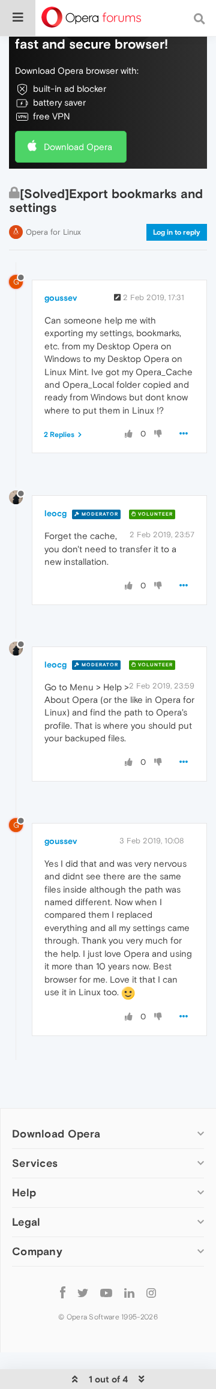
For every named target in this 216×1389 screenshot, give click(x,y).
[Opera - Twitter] (82, 1292)
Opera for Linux (53, 232)
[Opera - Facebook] (62, 1292)
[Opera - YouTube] (106, 1292)
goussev (60, 298)
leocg (55, 513)
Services (35, 1163)
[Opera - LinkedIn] (129, 1292)
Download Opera (78, 147)
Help (24, 1192)
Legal (26, 1222)
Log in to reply (176, 232)
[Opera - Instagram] (151, 1292)
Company (37, 1251)
